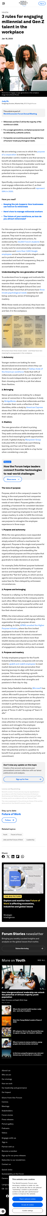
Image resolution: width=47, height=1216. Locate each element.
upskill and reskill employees (22, 664)
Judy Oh (5, 101)
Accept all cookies (27, 1205)
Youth (5, 12)
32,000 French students (28, 242)
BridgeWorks (10, 401)
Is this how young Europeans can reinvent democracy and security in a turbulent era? (28, 1055)
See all (41, 960)
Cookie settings (27, 1210)
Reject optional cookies (28, 1199)
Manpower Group (33, 440)
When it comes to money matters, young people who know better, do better (27, 1043)
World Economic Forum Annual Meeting (20, 114)
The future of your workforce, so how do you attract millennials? (22, 217)
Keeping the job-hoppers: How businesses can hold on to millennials (23, 205)
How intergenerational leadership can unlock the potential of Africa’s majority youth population (23, 994)
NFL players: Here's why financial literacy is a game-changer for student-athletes (28, 1032)
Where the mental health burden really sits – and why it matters (27, 1010)
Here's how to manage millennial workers (23, 211)
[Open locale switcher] (3, 1211)
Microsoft (37, 688)
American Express (34, 407)
